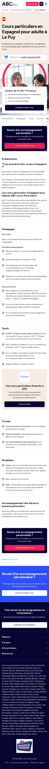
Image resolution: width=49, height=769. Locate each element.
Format (40, 119)
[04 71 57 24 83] (41, 4)
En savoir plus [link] (24, 404)
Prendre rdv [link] (32, 4)
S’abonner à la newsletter (24, 625)
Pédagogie (21, 119)
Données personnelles (19, 763)
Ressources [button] (7, 653)
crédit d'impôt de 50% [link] (30, 57)
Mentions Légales (38, 763)
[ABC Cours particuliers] (10, 4)
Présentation (7, 119)
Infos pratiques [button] (9, 648)
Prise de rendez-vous (24, 593)
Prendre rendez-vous (25, 548)
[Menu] (46, 4)
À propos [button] (6, 642)
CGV (6, 763)
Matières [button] (6, 637)
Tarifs (31, 119)
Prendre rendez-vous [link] (25, 146)
